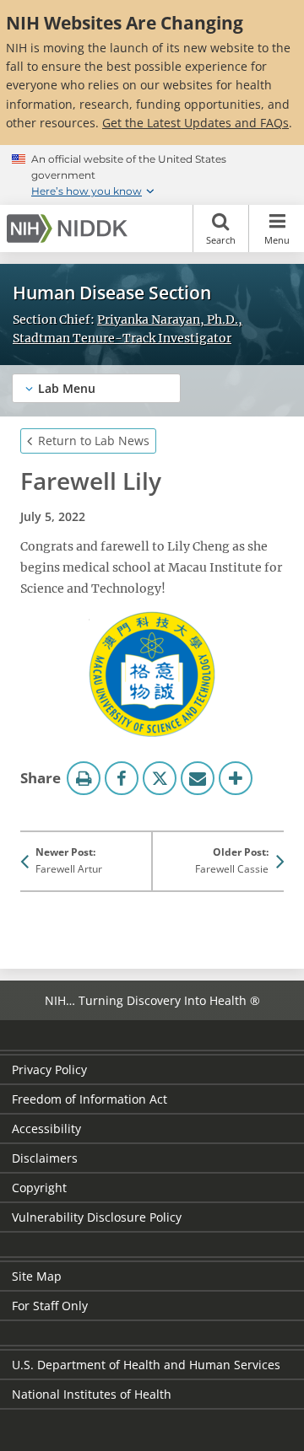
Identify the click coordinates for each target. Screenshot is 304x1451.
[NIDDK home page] (70, 228)
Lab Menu (66, 388)
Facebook (121, 778)
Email (197, 778)
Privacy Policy (49, 1069)
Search (221, 240)
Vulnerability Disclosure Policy (97, 1217)
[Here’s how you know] (152, 175)
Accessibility (46, 1128)
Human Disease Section (112, 292)
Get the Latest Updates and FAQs (195, 123)
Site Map (37, 1276)
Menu (277, 240)
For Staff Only (50, 1306)
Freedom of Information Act (89, 1099)
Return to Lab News (93, 441)
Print (83, 778)
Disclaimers (45, 1158)
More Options (235, 778)
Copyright (39, 1188)
